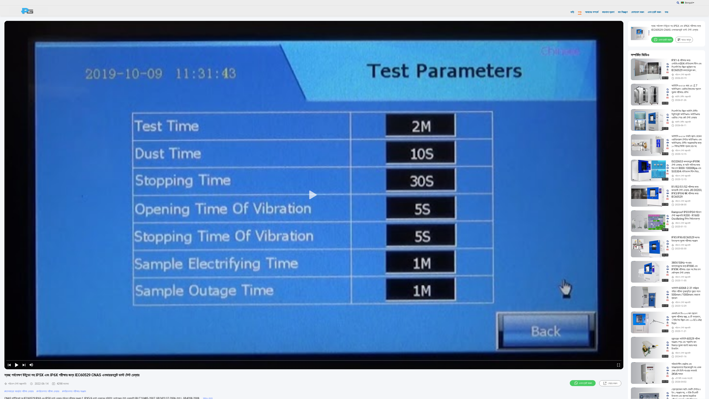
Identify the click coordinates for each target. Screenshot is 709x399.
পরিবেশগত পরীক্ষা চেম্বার (48, 391)
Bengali (689, 2)
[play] (313, 195)
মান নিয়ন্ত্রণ (623, 12)
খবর (666, 12)
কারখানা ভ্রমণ (608, 12)
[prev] (9, 365)
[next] (24, 365)
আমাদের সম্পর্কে (591, 12)
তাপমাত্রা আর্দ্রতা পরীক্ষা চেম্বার (20, 391)
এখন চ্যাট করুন (654, 12)
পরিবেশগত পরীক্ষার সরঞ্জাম (75, 391)
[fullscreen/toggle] (618, 365)
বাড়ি (572, 12)
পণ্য (579, 12)
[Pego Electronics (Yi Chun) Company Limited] (28, 11)
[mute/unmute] (31, 365)
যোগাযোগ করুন (637, 12)
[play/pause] (16, 365)
